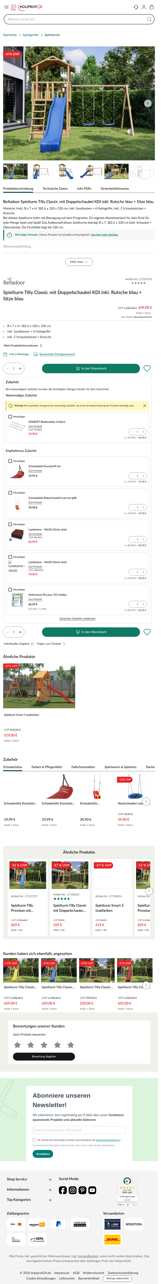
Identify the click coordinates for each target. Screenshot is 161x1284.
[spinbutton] (13, 368)
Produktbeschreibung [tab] (18, 188)
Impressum (61, 1273)
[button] (149, 891)
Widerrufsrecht (93, 1273)
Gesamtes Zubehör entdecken (77, 618)
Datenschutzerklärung (123, 1273)
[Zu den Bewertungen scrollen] (138, 283)
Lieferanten (67, 1278)
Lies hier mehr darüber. (104, 234)
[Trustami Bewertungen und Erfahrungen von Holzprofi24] (127, 1191)
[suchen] (149, 19)
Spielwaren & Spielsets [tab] (120, 767)
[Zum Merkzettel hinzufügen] (147, 368)
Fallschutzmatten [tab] (83, 767)
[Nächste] (150, 767)
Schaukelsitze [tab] (12, 767)
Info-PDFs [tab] (84, 188)
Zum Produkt (35, 426)
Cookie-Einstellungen (41, 1278)
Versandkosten (88, 1256)
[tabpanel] (79, 231)
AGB (76, 1273)
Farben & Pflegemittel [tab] (47, 767)
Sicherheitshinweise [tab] (115, 188)
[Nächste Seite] (148, 171)
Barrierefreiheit (88, 1278)
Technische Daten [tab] (55, 188)
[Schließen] (145, 405)
